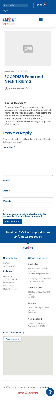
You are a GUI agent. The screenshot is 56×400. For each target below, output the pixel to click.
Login (5, 10)
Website (7, 201)
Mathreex (46, 387)
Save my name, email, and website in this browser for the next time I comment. (24, 215)
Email (6, 191)
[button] (41, 19)
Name (6, 180)
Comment (9, 147)
